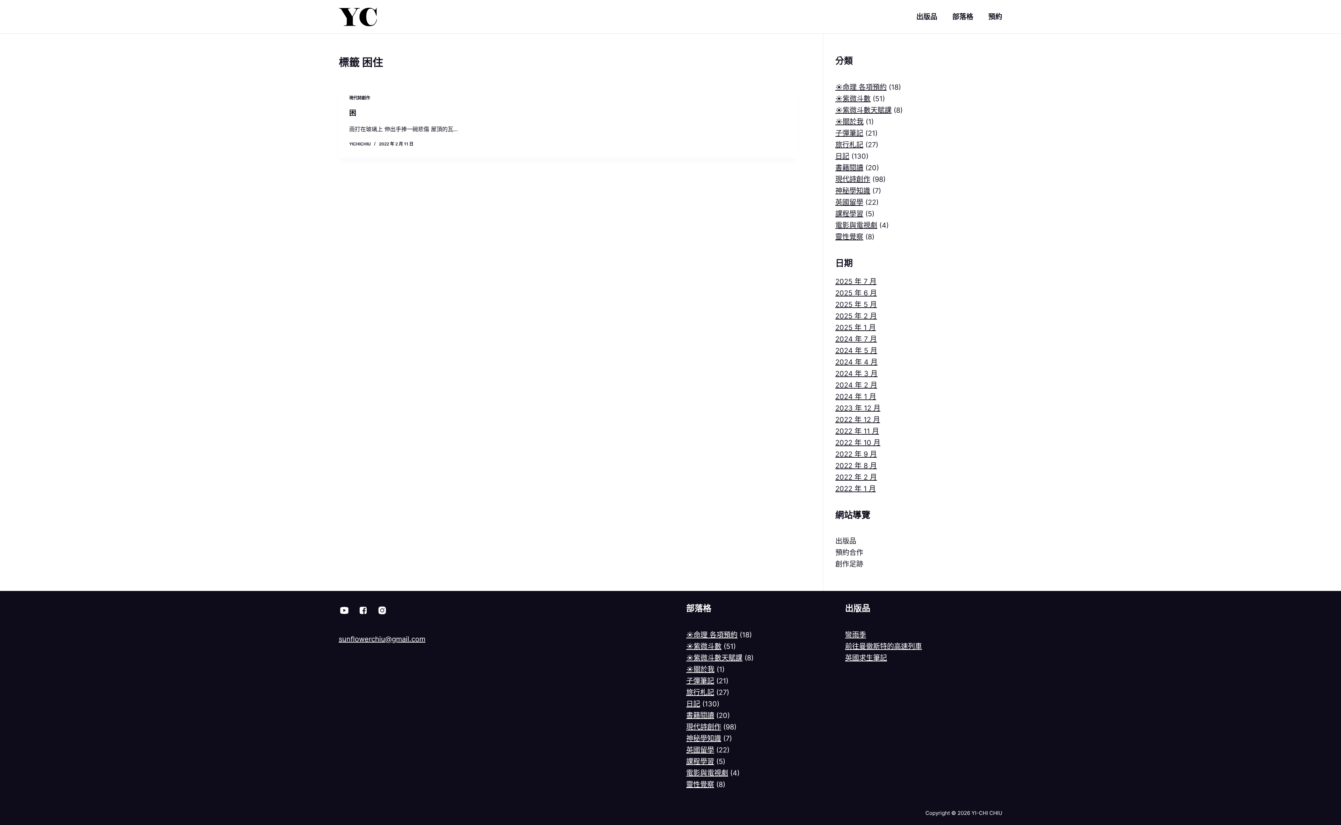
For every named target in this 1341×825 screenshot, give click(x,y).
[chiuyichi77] (382, 610)
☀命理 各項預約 (861, 87)
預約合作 (849, 552)
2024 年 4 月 (856, 362)
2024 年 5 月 (856, 350)
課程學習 (849, 214)
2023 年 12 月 (857, 408)
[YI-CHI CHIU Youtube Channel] (344, 610)
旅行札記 (849, 145)
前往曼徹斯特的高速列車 (883, 646)
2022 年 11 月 (857, 431)
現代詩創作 (359, 97)
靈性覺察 (849, 237)
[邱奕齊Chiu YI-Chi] (363, 610)
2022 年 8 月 (856, 466)
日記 (842, 156)
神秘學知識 (852, 191)
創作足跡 (849, 564)
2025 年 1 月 (855, 327)
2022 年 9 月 (856, 454)
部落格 (962, 17)
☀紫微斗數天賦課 (863, 110)
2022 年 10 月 (857, 442)
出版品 (926, 17)
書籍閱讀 (849, 168)
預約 (995, 17)
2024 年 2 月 (856, 385)
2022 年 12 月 (857, 419)
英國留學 (849, 202)
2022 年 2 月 (856, 477)
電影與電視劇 (856, 225)
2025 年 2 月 (856, 316)
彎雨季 (855, 635)
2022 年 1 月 (855, 489)
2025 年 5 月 (856, 304)
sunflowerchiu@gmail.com (382, 639)
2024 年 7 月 (856, 339)
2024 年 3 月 (856, 373)
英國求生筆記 (866, 658)
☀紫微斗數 (853, 99)
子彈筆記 (849, 133)
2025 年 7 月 (856, 281)
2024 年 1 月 (855, 396)
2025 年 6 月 (856, 293)
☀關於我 (849, 122)
